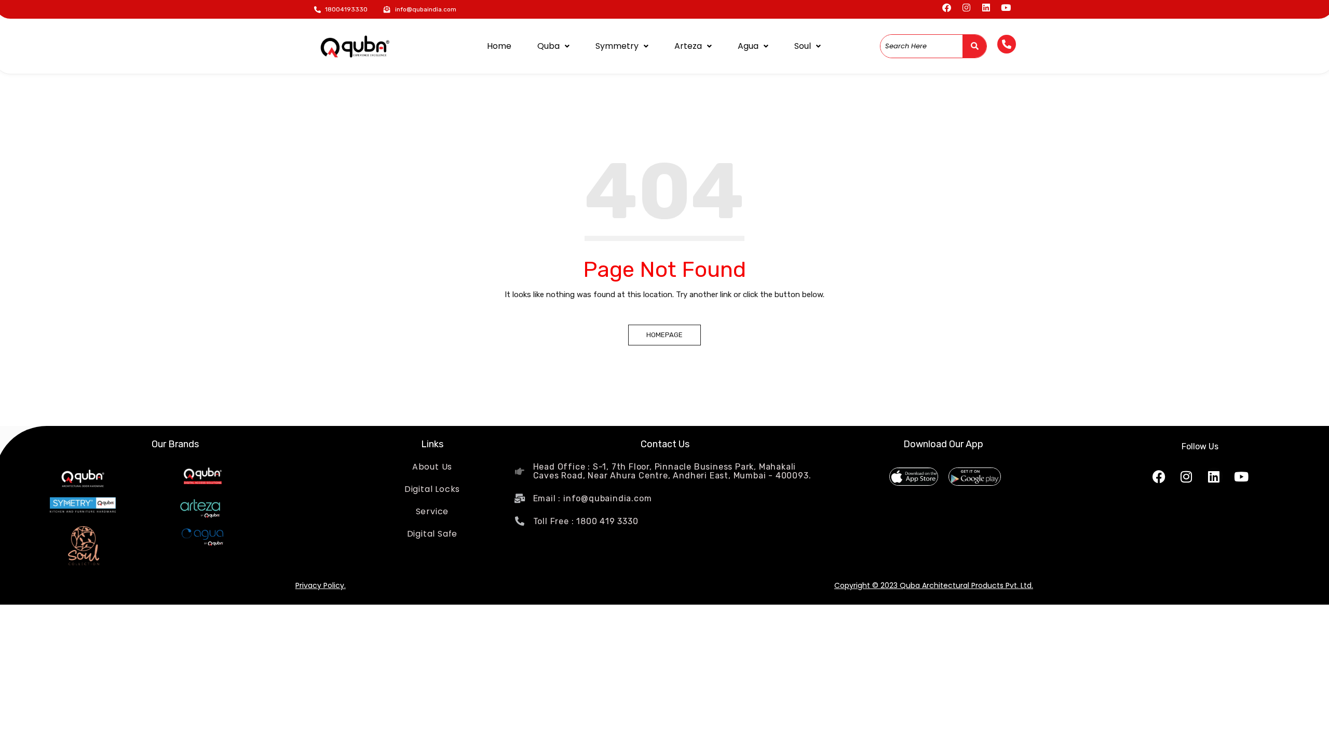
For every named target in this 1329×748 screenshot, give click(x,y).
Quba (548, 46)
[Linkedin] (986, 7)
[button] (553, 46)
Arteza (688, 46)
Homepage (664, 335)
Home (499, 46)
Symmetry (617, 46)
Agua (748, 46)
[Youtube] (1005, 7)
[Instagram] (966, 7)
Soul (802, 46)
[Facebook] (946, 7)
